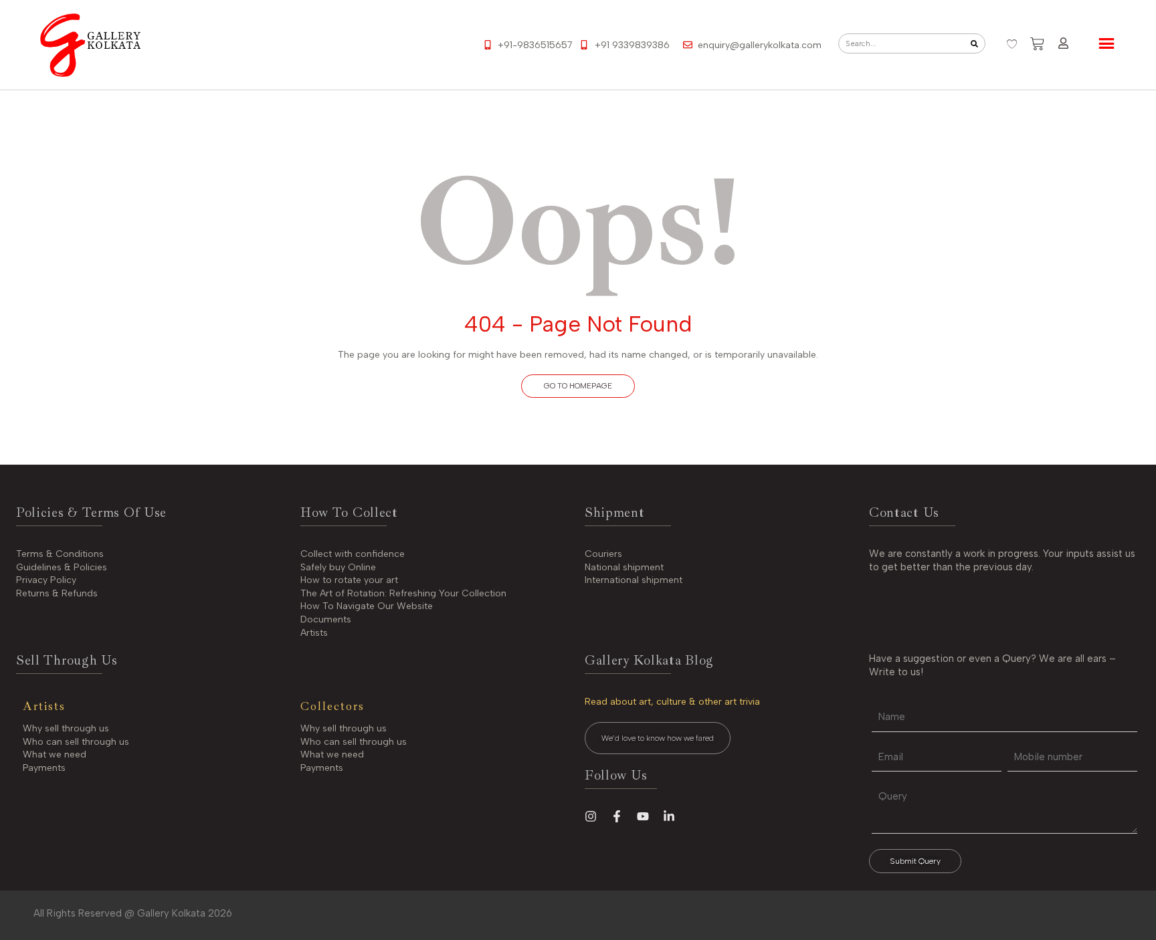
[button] (578, 386)
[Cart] (1037, 44)
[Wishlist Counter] (1012, 44)
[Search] (975, 43)
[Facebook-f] (617, 816)
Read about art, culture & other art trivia (672, 701)
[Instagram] (591, 816)
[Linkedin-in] (669, 816)
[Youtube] (643, 816)
